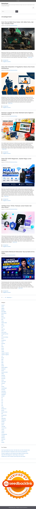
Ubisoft (2, 432)
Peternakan (3, 391)
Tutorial (2, 431)
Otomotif (3, 383)
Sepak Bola (3, 418)
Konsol (2, 348)
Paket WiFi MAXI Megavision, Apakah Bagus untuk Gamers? (16, 159)
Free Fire (3, 329)
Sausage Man (4, 415)
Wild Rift (3, 437)
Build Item (3, 317)
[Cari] (16, 11)
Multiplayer (3, 368)
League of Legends (5, 354)
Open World (3, 381)
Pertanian (3, 389)
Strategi (2, 421)
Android (2, 305)
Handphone (3, 340)
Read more (30, 57)
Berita (2, 314)
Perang (2, 386)
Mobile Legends (4, 367)
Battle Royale (3, 313)
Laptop (2, 351)
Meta (2, 359)
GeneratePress (24, 507)
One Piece (3, 376)
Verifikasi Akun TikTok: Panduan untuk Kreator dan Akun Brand (16, 206)
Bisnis (2, 316)
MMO (2, 362)
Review (2, 410)
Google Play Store (4, 333)
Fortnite (2, 325)
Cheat (2, 321)
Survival (2, 423)
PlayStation (3, 394)
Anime (2, 306)
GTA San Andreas (4, 337)
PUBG (2, 407)
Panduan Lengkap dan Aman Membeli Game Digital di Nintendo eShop (17, 113)
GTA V (2, 338)
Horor (2, 341)
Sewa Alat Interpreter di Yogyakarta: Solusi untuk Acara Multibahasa (18, 67)
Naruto (2, 370)
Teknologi (3, 426)
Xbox (2, 440)
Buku (2, 319)
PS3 (2, 400)
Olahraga (3, 375)
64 (5, 297)
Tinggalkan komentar (7, 61)
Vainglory (3, 435)
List (2, 356)
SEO (2, 416)
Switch (2, 424)
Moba (2, 364)
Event (2, 324)
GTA (2, 335)
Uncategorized (5, 60)
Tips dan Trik (3, 427)
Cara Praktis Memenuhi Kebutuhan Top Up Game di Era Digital (17, 252)
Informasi (3, 343)
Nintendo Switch (4, 372)
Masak (2, 357)
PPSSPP (2, 396)
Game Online (3, 332)
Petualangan (3, 392)
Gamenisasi (4, 3)
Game (2, 330)
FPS (2, 327)
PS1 (2, 397)
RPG (2, 413)
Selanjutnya (9, 297)
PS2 (2, 399)
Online (2, 380)
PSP (2, 405)
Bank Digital (3, 311)
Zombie (2, 442)
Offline (2, 373)
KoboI (2, 346)
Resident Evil (3, 408)
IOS (2, 345)
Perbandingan (4, 388)
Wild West (3, 439)
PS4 (2, 402)
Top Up (2, 429)
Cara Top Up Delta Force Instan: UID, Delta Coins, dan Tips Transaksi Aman (17, 22)
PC (1, 384)
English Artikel (4, 322)
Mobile (2, 365)
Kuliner (2, 349)
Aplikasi (2, 308)
